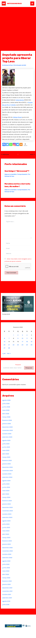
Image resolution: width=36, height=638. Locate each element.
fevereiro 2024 (7, 500)
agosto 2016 (6, 601)
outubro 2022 (6, 554)
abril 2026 (5, 413)
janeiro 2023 (6, 544)
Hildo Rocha (20, 100)
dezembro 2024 (7, 467)
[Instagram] (14, 144)
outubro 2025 (6, 433)
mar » (9, 353)
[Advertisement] (18, 26)
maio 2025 (5, 450)
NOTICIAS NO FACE (14, 3)
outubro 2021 (6, 594)
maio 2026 (5, 410)
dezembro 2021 (7, 588)
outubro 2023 (6, 514)
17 (22, 341)
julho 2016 (5, 604)
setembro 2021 (7, 598)
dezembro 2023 (7, 507)
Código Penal (17, 117)
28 (9, 348)
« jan (4, 353)
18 (27, 341)
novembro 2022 (7, 551)
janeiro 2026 (6, 423)
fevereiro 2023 (7, 541)
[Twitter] (7, 144)
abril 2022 (5, 574)
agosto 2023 (6, 521)
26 (31, 345)
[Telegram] (17, 144)
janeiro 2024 (6, 504)
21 (9, 345)
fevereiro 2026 (7, 420)
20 (4, 345)
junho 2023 (6, 527)
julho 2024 (5, 484)
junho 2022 (6, 567)
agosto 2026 (6, 400)
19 (31, 341)
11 (27, 338)
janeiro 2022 (6, 584)
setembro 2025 (7, 437)
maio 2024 (5, 490)
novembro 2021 (7, 591)
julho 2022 (5, 564)
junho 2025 (6, 447)
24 (22, 345)
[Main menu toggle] (32, 3)
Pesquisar (18, 364)
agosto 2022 (6, 561)
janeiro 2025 (6, 464)
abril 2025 (5, 454)
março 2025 (6, 457)
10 (22, 338)
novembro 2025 (7, 430)
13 (4, 341)
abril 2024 (5, 494)
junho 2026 (6, 407)
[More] (21, 144)
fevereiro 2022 (7, 581)
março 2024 (6, 497)
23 (18, 345)
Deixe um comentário (11, 174)
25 (27, 345)
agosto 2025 (6, 440)
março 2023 (6, 537)
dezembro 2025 (7, 427)
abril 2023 (5, 534)
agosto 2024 (6, 480)
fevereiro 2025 (7, 460)
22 (13, 345)
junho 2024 (6, 487)
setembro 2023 (7, 517)
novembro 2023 (7, 511)
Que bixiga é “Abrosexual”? (17, 171)
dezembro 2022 (7, 547)
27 (4, 348)
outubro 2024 (6, 474)
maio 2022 (5, 571)
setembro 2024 (7, 477)
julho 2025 (5, 444)
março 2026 (6, 417)
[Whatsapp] (10, 144)
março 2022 (6, 578)
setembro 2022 (7, 557)
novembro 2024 (7, 470)
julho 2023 (6, 524)
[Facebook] (4, 144)
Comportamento (22, 174)
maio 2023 (5, 531)
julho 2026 (6, 403)
